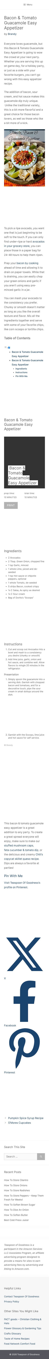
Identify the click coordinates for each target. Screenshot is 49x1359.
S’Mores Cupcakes (19, 1122)
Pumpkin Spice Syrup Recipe (25, 1118)
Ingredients (21, 368)
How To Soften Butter (16, 1215)
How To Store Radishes (17, 1190)
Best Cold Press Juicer (16, 1220)
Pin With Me (21, 376)
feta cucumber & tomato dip (21, 850)
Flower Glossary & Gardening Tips (22, 1328)
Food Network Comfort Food (19, 1343)
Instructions (21, 372)
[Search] (41, 1156)
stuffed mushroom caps (18, 845)
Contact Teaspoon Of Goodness (21, 1296)
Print (11, 505)
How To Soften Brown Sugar (19, 1204)
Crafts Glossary (12, 1333)
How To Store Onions (15, 1185)
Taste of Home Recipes (17, 1338)
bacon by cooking (27, 263)
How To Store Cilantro (16, 1180)
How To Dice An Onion (16, 1209)
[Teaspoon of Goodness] (4, 4)
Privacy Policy (11, 1301)
